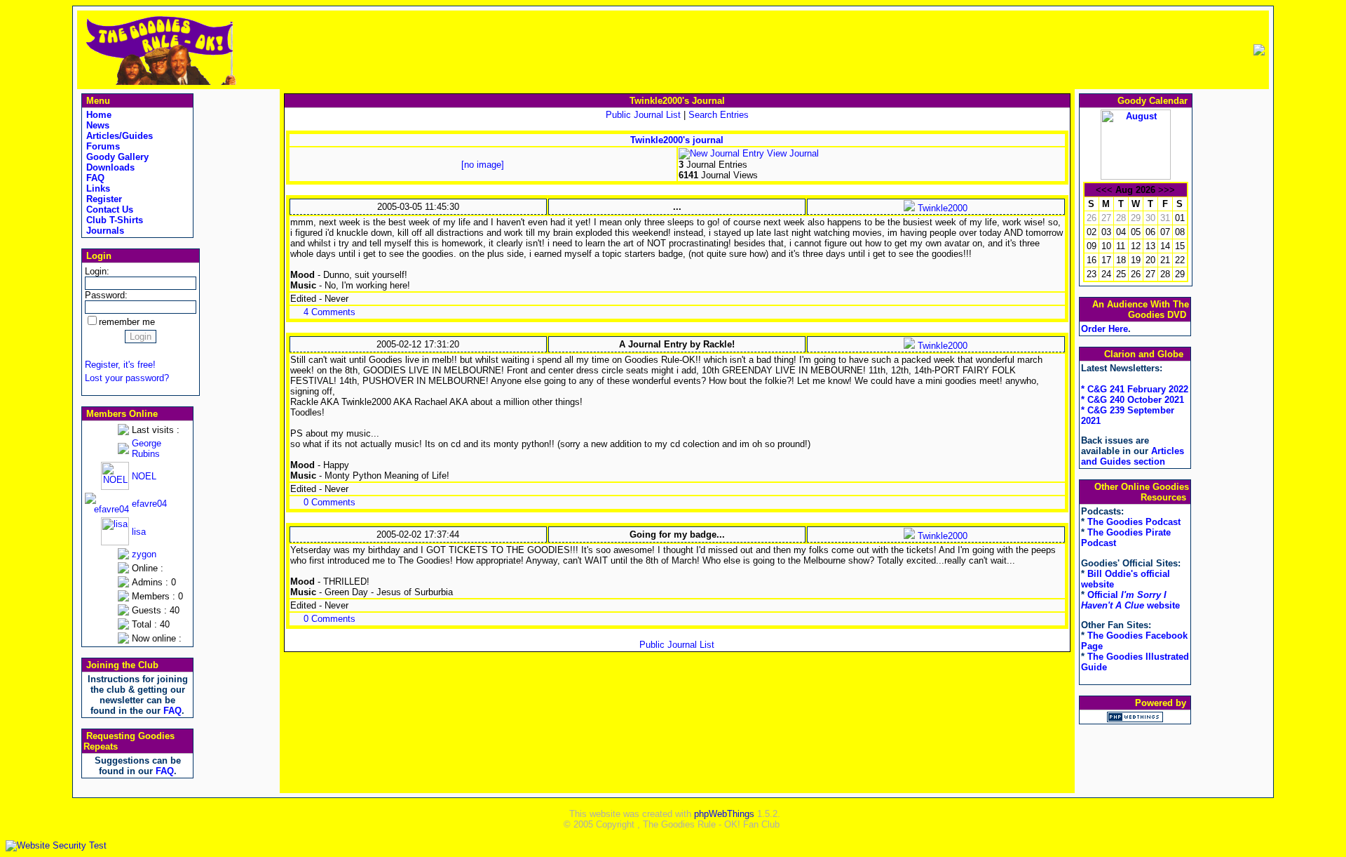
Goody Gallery (116, 157)
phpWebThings (724, 814)
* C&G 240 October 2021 (1132, 399)
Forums (101, 146)
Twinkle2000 (941, 208)
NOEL (144, 476)
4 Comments (329, 312)
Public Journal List (643, 114)
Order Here (1104, 329)
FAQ (93, 178)
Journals (103, 230)
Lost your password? (127, 378)
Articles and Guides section (1132, 456)
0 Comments (329, 502)
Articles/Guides (118, 136)
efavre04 (149, 503)
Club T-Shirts (113, 220)
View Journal (791, 153)
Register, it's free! (120, 364)
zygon (144, 554)
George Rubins (146, 448)
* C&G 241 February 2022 (1134, 389)
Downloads (109, 167)
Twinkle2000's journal (676, 140)
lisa (139, 531)
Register (102, 199)
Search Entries (718, 114)
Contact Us (108, 209)
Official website (1130, 600)
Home (97, 114)
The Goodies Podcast (1134, 522)
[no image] (482, 164)
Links (96, 188)
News (96, 125)
